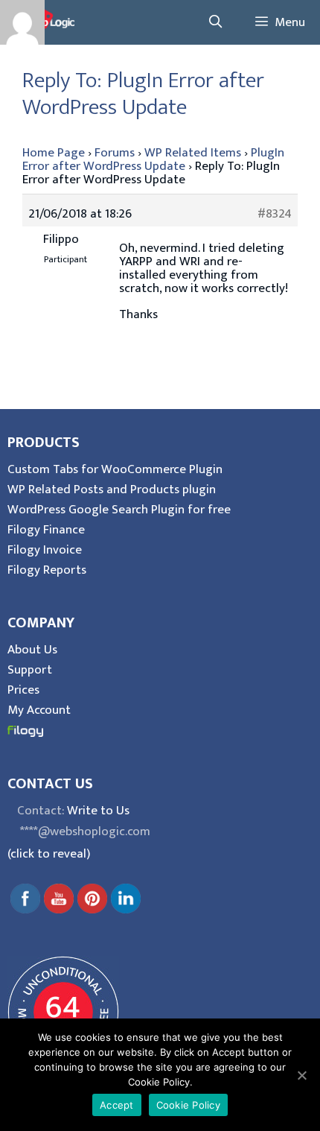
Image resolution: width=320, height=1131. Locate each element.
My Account (39, 710)
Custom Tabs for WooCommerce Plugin (115, 469)
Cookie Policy (188, 1105)
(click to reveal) (48, 853)
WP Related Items (192, 152)
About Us (32, 649)
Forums (115, 152)
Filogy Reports (46, 570)
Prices (23, 689)
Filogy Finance (46, 529)
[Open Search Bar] (215, 22)
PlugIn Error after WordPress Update (153, 159)
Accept (117, 1105)
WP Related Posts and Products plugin (111, 489)
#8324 (274, 214)
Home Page (53, 152)
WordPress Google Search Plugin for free (119, 509)
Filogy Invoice (44, 549)
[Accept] (301, 1075)
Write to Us (98, 810)
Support (29, 669)
